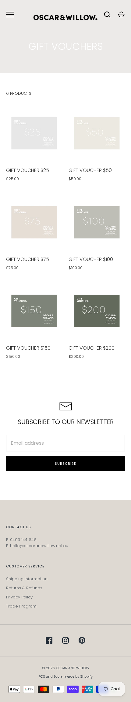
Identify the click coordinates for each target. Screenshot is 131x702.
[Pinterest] (82, 640)
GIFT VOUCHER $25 (27, 170)
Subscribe (65, 463)
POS (42, 676)
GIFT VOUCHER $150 (28, 347)
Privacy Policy (19, 597)
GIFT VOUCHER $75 (27, 259)
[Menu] (10, 14)
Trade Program (21, 606)
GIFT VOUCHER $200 (92, 347)
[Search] (107, 14)
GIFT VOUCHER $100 (91, 259)
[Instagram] (65, 640)
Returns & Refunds (24, 588)
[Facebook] (49, 640)
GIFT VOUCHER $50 (90, 170)
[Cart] (121, 14)
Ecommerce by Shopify (73, 676)
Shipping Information (27, 579)
